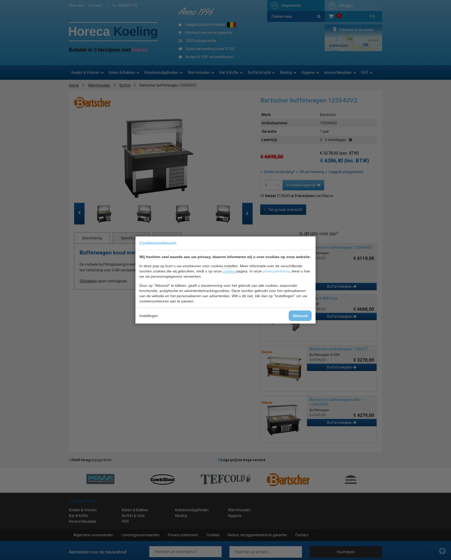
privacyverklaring (277, 271)
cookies (229, 271)
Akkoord (300, 316)
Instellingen (148, 316)
